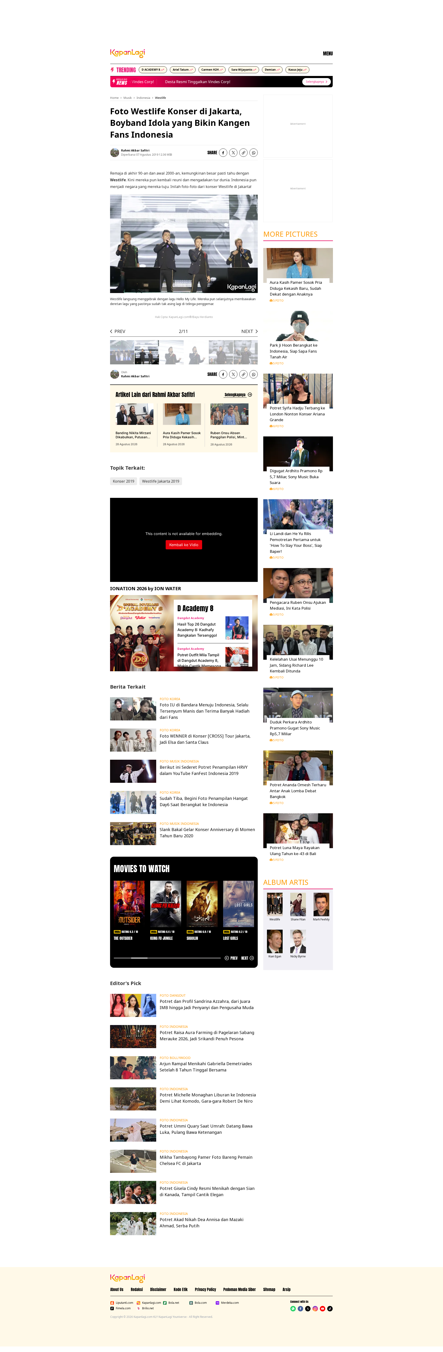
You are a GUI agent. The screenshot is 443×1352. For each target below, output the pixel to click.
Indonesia (143, 98)
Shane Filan (298, 919)
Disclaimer (158, 1289)
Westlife (160, 98)
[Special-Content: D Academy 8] (140, 633)
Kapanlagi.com (151, 1303)
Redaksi (137, 1289)
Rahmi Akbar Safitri (135, 150)
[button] (243, 152)
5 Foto (278, 300)
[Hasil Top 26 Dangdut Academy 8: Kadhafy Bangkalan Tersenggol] (236, 627)
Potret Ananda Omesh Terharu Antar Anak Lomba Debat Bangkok (298, 790)
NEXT (247, 331)
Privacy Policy (205, 1289)
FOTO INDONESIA (174, 1026)
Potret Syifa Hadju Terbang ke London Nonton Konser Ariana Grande (297, 413)
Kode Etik (181, 1289)
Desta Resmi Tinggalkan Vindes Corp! (183, 81)
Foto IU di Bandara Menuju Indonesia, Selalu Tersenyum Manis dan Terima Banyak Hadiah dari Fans (204, 711)
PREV (119, 331)
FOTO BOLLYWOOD (175, 1057)
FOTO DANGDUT (173, 995)
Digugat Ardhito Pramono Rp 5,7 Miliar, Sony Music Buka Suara (296, 476)
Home (114, 98)
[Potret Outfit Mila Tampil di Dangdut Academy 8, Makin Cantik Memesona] (236, 658)
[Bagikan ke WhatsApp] (253, 152)
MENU (328, 53)
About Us (116, 1289)
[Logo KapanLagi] (127, 53)
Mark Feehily (321, 919)
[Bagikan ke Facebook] (223, 152)
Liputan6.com (124, 1303)
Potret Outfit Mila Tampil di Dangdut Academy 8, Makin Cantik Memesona (199, 660)
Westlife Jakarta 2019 (160, 481)
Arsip (286, 1289)
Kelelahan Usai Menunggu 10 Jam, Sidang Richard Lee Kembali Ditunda (296, 665)
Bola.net (173, 1303)
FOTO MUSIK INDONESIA (179, 761)
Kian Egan (275, 956)
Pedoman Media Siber (239, 1289)
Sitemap (269, 1289)
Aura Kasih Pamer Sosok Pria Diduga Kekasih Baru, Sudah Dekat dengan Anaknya (296, 288)
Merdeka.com (230, 1303)
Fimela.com (123, 1308)
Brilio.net (148, 1308)
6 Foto (278, 426)
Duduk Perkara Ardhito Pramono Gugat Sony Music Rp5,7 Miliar (295, 727)
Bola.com (201, 1303)
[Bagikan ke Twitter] (233, 152)
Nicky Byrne (298, 956)
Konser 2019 (123, 481)
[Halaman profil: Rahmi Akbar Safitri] (114, 152)
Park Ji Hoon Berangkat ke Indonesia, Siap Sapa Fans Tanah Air (293, 351)
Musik (127, 98)
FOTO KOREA (170, 699)
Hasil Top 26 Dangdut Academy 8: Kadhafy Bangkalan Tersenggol (197, 630)
